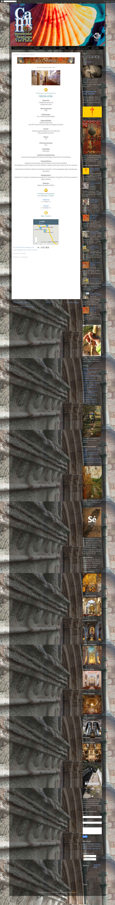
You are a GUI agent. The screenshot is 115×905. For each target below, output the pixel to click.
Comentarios (88, 859)
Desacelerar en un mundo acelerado (95, 279)
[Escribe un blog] (43, 247)
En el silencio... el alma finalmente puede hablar (94, 200)
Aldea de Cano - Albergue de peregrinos (94, 217)
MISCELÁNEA (95, 48)
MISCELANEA (86, 397)
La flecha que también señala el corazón (94, 247)
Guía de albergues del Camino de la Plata (95, 170)
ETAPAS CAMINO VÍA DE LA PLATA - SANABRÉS (90, 392)
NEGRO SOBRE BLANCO (89, 399)
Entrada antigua (72, 302)
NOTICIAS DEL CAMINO (89, 402)
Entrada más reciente (21, 302)
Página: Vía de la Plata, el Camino (92, 844)
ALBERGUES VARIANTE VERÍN (90, 376)
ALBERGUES (62, 48)
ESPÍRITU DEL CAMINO (89, 385)
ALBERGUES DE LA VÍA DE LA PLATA (27, 250)
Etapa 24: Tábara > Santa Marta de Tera (95, 232)
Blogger (74, 892)
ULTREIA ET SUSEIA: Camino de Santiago (91, 450)
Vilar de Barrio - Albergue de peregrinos (94, 309)
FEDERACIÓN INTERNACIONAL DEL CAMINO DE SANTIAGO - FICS (92, 459)
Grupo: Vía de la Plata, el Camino (91, 846)
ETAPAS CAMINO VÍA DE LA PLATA (90, 388)
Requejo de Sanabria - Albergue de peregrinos (96, 264)
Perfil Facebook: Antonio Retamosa (92, 848)
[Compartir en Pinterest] (48, 247)
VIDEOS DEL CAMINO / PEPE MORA (92, 462)
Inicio (48, 302)
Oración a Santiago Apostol (95, 183)
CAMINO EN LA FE (87, 378)
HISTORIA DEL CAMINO (89, 395)
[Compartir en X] (45, 247)
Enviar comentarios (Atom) (28, 306)
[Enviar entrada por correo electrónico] (38, 247)
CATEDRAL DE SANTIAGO (90, 380)
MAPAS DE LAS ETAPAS (49, 48)
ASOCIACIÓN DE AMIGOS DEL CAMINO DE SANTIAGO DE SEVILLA (91, 454)
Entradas (87, 856)
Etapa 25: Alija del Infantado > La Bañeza (96, 293)
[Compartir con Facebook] (47, 247)
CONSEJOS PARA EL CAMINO (90, 383)
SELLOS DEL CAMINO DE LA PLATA (78, 48)
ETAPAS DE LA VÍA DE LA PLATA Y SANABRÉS (26, 48)
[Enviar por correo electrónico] (41, 247)
